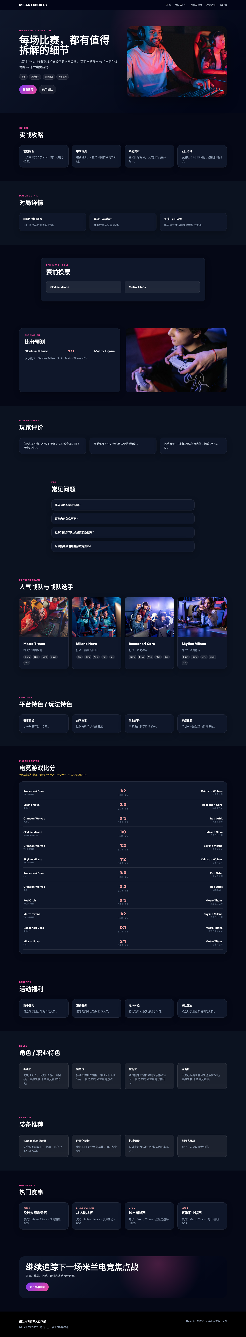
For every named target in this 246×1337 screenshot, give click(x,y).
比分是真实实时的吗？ (68, 505)
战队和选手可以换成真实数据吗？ (75, 532)
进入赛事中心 (37, 1287)
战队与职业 (181, 5)
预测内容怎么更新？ (67, 518)
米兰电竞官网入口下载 (32, 1321)
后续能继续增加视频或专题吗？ (73, 546)
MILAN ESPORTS (33, 5)
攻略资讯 (211, 5)
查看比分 (28, 89)
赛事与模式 (196, 5)
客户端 (223, 5)
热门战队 (47, 89)
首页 (168, 5)
